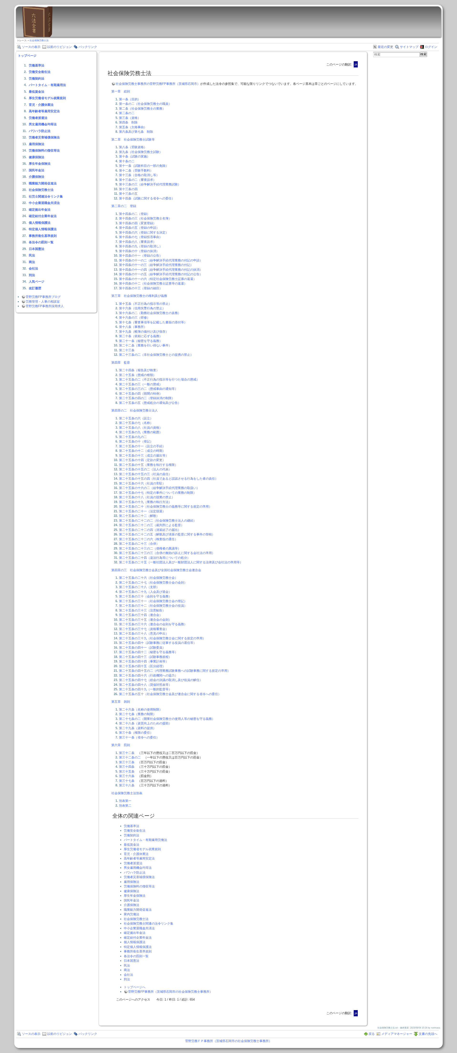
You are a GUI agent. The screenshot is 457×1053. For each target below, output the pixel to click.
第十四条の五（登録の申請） (139, 227)
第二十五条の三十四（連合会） (140, 615)
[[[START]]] (37, 36)
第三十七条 (126, 781)
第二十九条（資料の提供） (137, 728)
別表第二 (125, 805)
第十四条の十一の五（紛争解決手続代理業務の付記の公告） (161, 274)
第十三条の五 (128, 193)
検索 (423, 54)
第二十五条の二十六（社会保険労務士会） (148, 578)
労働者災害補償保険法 (44, 137)
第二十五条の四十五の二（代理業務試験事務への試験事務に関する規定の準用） (174, 670)
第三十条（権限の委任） (136, 732)
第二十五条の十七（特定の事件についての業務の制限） (157, 492)
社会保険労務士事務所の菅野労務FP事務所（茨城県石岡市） (158, 84)
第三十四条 (126, 766)
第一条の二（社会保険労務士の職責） (145, 104)
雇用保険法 (36, 144)
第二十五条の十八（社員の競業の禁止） (147, 497)
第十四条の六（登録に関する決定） (144, 232)
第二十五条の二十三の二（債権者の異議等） (150, 548)
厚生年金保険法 (39, 163)
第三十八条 (126, 785)
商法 (32, 262)
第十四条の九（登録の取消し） (140, 246)
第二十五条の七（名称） (136, 423)
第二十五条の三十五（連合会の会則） (145, 619)
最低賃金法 (36, 91)
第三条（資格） (130, 118)
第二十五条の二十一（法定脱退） (142, 511)
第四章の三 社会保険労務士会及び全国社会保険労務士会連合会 (156, 570)
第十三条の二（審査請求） (137, 180)
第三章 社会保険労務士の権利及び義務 (139, 296)
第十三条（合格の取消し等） (139, 175)
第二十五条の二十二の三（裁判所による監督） (151, 525)
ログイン (431, 47)
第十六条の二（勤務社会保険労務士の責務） (150, 313)
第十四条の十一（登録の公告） (140, 255)
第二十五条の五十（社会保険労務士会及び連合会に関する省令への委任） (170, 694)
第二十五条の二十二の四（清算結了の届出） (150, 530)
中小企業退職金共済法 (44, 203)
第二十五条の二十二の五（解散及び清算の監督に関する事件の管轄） (167, 534)
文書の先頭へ (428, 1034)
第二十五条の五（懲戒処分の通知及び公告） (150, 403)
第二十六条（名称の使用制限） (140, 709)
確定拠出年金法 (39, 209)
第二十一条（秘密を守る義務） (140, 341)
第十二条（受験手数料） (136, 170)
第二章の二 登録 (123, 206)
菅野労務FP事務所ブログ (43, 297)
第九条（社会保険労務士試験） (140, 152)
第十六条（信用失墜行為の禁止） (142, 308)
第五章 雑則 (120, 701)
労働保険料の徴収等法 (44, 150)
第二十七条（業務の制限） (137, 714)
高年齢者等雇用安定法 (44, 111)
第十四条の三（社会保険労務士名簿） (145, 218)
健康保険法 (36, 157)
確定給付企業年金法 (43, 216)
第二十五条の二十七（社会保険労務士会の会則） (153, 582)
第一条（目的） (130, 99)
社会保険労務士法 (39, 40)
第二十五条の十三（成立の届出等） (144, 455)
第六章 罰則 (120, 745)
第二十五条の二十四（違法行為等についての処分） (154, 558)
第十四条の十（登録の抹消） (139, 251)
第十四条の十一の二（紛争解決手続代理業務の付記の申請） (161, 260)
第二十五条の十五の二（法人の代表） (145, 469)
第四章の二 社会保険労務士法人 (134, 410)
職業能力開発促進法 (43, 183)
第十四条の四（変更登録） (137, 223)
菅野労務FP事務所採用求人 (45, 306)
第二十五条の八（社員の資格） (140, 427)
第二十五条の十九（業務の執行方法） (145, 502)
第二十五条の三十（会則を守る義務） (145, 596)
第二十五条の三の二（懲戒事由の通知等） (148, 389)
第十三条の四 (128, 189)
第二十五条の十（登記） (136, 441)
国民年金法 (36, 170)
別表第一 (125, 801)
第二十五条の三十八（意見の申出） (144, 633)
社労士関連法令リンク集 (46, 196)
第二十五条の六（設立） (136, 418)
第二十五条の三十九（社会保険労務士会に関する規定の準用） (162, 638)
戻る (371, 1034)
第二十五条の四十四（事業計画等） (144, 661)
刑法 (32, 275)
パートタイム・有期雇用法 (47, 85)
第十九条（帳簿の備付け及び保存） (144, 331)
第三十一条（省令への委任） (139, 737)
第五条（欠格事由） (133, 127)
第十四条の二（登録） (134, 214)
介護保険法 (36, 176)
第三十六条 (126, 776)
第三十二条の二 (130, 757)
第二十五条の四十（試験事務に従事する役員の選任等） (157, 643)
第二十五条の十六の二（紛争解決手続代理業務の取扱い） (159, 488)
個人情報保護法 (39, 222)
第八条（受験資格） (133, 147)
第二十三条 (126, 350)
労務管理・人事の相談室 (43, 301)
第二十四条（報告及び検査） (139, 370)
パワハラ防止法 (39, 131)
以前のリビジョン (59, 47)
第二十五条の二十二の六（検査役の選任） (148, 539)
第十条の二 (126, 161)
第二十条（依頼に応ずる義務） (140, 336)
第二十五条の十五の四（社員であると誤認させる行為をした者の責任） (168, 478)
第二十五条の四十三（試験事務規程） (145, 657)
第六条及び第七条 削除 (136, 131)
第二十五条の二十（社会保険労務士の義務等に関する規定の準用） (165, 506)
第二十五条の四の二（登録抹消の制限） (147, 398)
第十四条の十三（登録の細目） (140, 288)
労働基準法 (36, 65)
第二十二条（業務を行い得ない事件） (145, 345)
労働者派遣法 (38, 118)
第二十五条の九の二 (133, 437)
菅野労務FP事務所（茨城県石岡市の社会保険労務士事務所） (170, 991)
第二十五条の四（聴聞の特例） (140, 393)
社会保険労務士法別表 (126, 793)
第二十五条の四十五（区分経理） (142, 666)
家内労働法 (131, 914)
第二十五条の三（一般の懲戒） (140, 384)
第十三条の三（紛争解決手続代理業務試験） (150, 184)
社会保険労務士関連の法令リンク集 (148, 923)
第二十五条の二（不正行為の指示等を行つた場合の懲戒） (159, 379)
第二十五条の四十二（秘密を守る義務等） (148, 652)
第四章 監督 (120, 362)
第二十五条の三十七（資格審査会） (144, 629)
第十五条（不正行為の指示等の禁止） (145, 303)
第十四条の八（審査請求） (137, 242)
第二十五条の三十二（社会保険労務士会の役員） (153, 605)
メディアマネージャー (396, 1034)
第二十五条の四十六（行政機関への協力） (148, 675)
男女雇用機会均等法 (43, 124)
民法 (32, 255)
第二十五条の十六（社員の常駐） (142, 483)
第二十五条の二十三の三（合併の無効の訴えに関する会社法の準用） (167, 553)
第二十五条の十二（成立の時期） (142, 451)
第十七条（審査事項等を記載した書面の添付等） (153, 322)
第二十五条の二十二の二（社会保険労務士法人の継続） (157, 520)
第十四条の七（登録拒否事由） (140, 237)
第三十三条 (126, 762)
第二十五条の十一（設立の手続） (142, 446)
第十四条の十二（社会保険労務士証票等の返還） (153, 283)
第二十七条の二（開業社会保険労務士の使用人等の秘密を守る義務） (167, 719)
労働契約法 (36, 78)
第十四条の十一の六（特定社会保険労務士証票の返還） (157, 279)
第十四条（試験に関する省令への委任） (147, 198)
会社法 (33, 268)
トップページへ (134, 987)
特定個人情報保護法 (43, 229)
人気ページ (36, 281)
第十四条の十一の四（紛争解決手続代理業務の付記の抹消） (161, 269)
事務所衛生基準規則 (43, 236)
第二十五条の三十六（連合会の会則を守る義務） (153, 624)
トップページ (27, 55)
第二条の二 (126, 113)
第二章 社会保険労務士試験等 (133, 139)
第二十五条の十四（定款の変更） (142, 460)
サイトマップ (409, 47)
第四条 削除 (128, 122)
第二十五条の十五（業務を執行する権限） (148, 465)
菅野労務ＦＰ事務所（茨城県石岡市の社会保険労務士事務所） (228, 1041)
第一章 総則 (120, 91)
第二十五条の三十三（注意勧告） (142, 610)
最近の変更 (385, 47)
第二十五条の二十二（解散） (139, 516)
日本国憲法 (36, 249)
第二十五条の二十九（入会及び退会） (145, 592)
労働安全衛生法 (39, 72)
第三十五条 (126, 771)
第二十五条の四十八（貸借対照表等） (145, 685)
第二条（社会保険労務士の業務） (142, 108)
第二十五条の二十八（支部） (139, 587)
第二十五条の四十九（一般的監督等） (145, 689)
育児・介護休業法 (41, 105)
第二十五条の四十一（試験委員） (142, 647)
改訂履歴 (35, 288)
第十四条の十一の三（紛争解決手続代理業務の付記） (156, 265)
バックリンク (88, 47)
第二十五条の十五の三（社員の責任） (145, 474)
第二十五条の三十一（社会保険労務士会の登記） (153, 601)
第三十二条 (126, 753)
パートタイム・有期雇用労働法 (145, 840)
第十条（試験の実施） (134, 156)
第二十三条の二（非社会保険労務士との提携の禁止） (156, 354)
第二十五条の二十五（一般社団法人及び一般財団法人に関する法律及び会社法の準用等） (181, 562)
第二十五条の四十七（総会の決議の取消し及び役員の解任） (161, 680)
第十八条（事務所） (133, 327)
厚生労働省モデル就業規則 (47, 98)
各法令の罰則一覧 (41, 242)
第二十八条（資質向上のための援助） (145, 723)
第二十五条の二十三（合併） (139, 543)
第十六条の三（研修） (134, 317)
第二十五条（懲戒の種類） (137, 375)
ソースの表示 (31, 47)
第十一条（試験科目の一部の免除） (144, 166)
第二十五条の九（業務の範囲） (140, 432)
